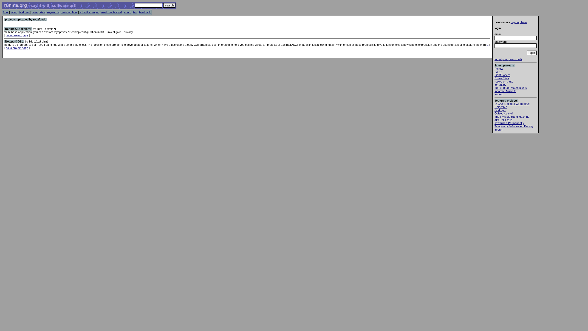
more (498, 94)
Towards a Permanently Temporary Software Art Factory (514, 125)
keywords (53, 12)
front (5, 12)
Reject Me (501, 107)
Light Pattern (502, 75)
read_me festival (111, 12)
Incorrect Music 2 (505, 91)
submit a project (89, 12)
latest (14, 12)
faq (135, 12)
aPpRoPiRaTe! (504, 120)
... (488, 44)
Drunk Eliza (502, 78)
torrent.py (500, 84)
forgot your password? (508, 59)
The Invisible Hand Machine (512, 116)
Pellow (499, 68)
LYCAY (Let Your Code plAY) (512, 104)
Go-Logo (500, 110)
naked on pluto (504, 81)
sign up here (519, 22)
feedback (145, 12)
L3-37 (498, 72)
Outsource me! (504, 113)
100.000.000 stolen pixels (511, 88)
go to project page (17, 35)
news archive (69, 12)
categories (38, 12)
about (127, 12)
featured (24, 12)
